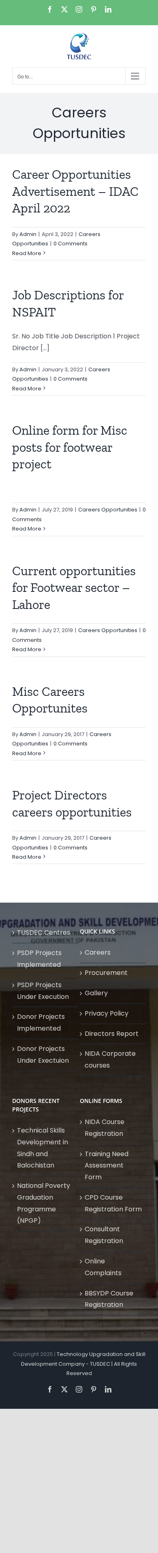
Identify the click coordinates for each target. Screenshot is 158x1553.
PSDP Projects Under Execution (43, 990)
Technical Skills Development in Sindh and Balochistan (42, 1148)
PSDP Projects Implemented (39, 958)
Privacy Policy (106, 1013)
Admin (27, 234)
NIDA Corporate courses (110, 1059)
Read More (26, 253)
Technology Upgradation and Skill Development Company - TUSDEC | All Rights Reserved (83, 1363)
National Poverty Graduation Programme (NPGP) (43, 1203)
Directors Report (112, 1033)
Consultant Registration (104, 1234)
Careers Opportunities (107, 509)
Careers (98, 952)
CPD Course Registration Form (113, 1203)
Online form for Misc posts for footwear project (69, 447)
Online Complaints (103, 1267)
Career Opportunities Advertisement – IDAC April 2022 (75, 191)
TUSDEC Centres (43, 932)
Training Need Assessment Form (106, 1165)
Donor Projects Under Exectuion (43, 1054)
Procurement (106, 972)
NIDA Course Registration (104, 1127)
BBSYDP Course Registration (109, 1299)
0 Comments (70, 243)
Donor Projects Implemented (41, 1022)
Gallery (96, 993)
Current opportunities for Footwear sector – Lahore (74, 587)
